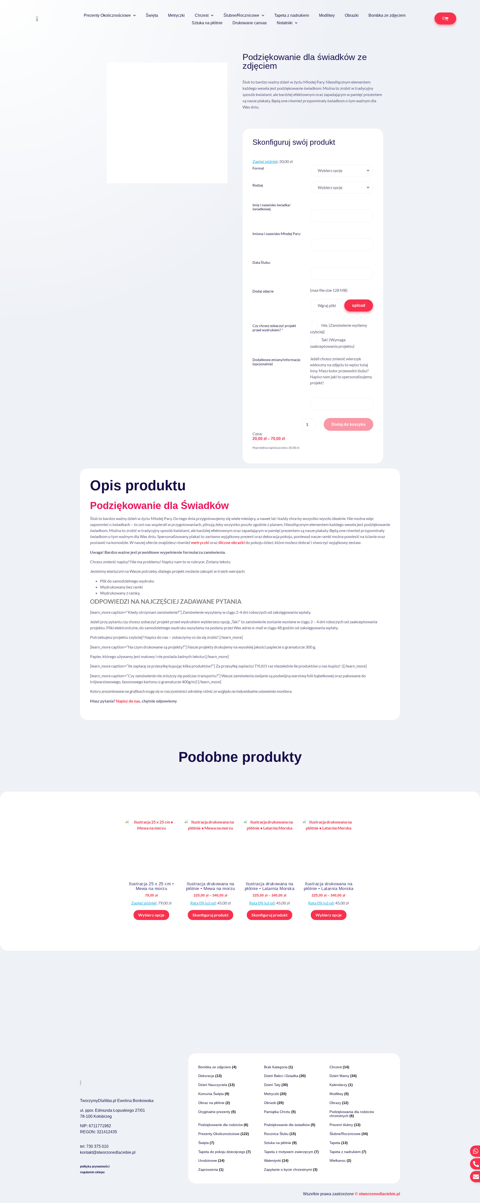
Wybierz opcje (151, 914)
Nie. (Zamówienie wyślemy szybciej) (338, 328)
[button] (219, 71)
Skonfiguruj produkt (210, 914)
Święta (152, 15)
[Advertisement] (240, 988)
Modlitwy (327, 15)
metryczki (200, 542)
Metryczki (176, 15)
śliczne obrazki (231, 542)
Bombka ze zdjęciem (387, 15)
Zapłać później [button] (265, 161)
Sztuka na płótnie (207, 23)
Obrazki (351, 15)
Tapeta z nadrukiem (291, 15)
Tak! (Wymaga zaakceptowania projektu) (332, 342)
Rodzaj (257, 185)
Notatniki (284, 23)
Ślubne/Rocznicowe (241, 15)
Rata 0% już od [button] (203, 902)
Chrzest (201, 15)
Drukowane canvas (249, 23)
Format (258, 168)
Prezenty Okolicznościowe (107, 15)
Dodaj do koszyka (349, 424)
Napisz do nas (128, 700)
